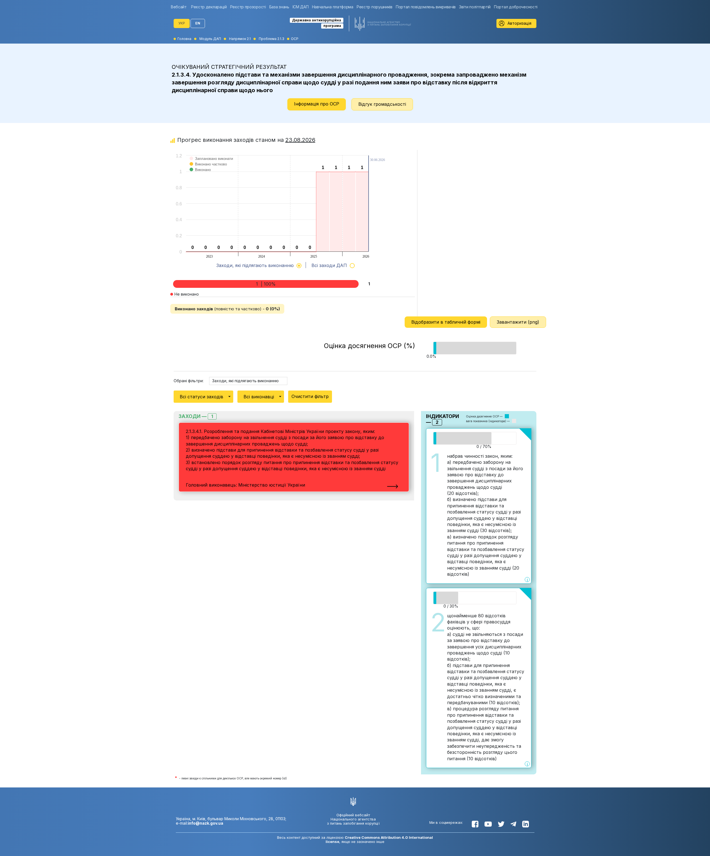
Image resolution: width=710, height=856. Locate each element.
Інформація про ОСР (316, 104)
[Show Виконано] (200, 175)
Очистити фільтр (310, 396)
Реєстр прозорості (248, 6)
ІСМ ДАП (301, 6)
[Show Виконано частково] (208, 170)
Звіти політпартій (475, 6)
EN (197, 23)
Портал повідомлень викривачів (426, 6)
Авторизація (519, 23)
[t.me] (513, 824)
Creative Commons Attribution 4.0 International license (379, 839)
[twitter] (501, 824)
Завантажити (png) (518, 322)
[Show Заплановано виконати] (211, 164)
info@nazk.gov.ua (205, 823)
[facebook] (475, 824)
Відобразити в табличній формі (445, 322)
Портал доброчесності (515, 6)
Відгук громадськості (382, 104)
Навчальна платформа (332, 6)
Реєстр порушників (374, 6)
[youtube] (488, 824)
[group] (180, 6)
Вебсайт (179, 6)
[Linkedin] (525, 824)
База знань (279, 6)
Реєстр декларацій (209, 6)
